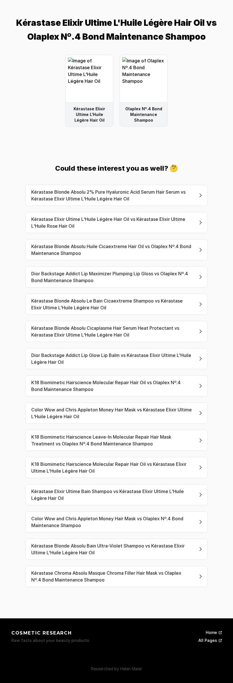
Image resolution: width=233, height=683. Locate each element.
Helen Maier (131, 668)
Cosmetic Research (41, 633)
